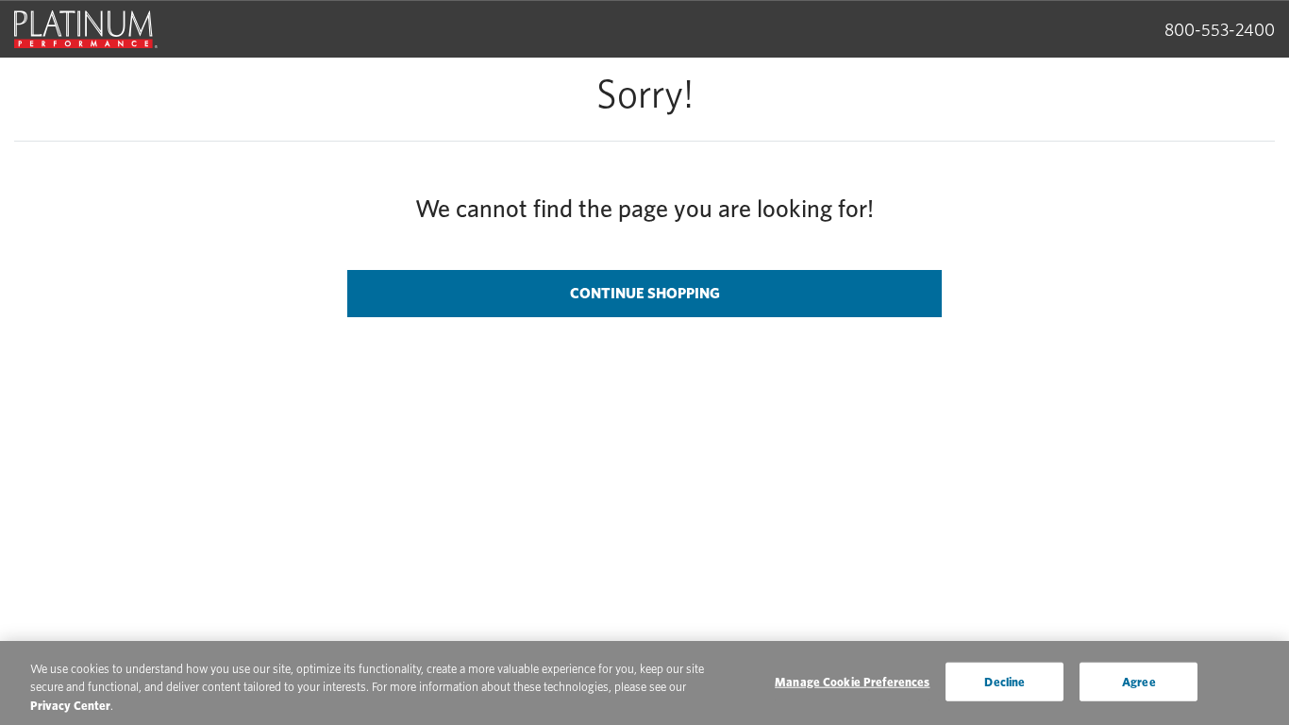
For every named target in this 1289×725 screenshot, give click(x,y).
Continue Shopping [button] (645, 293)
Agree (1139, 681)
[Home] (86, 29)
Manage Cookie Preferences (852, 681)
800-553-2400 (1219, 30)
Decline (1004, 681)
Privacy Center (70, 706)
